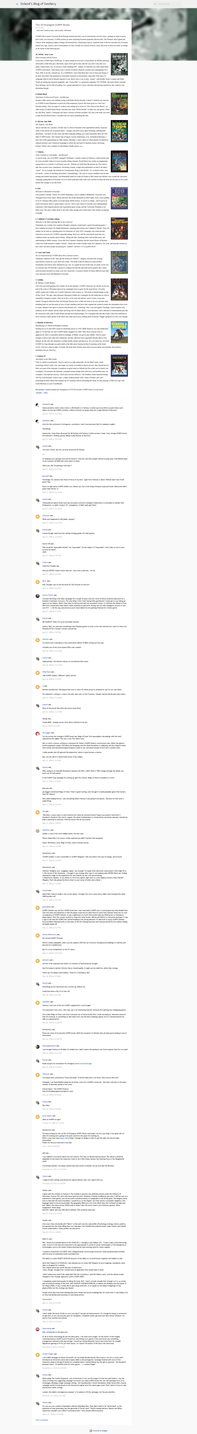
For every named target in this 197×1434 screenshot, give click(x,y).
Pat (43, 811)
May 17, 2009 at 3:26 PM (51, 860)
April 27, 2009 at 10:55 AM (52, 469)
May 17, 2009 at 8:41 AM (51, 781)
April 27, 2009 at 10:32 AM (52, 439)
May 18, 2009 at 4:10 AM (51, 976)
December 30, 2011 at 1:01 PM (53, 1184)
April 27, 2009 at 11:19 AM (52, 492)
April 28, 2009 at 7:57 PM (51, 679)
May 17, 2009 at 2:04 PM (51, 823)
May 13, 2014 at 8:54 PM (51, 1303)
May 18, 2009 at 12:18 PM (52, 1023)
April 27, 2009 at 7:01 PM (51, 632)
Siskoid (45, 446)
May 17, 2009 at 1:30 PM (51, 805)
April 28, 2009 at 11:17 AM (52, 665)
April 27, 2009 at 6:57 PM (51, 611)
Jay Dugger (46, 733)
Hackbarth (46, 404)
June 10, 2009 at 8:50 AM (51, 1095)
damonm (45, 960)
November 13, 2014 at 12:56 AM (54, 1368)
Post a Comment (42, 1420)
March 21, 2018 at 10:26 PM (52, 1414)
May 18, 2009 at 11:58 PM (52, 1039)
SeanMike (46, 1002)
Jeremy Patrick (47, 595)
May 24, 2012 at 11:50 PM (52, 1214)
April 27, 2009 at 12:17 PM (52, 523)
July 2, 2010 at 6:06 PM (50, 1146)
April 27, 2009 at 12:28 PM (52, 537)
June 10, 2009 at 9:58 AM (51, 1109)
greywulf (45, 476)
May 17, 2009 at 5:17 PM (51, 928)
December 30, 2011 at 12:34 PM (54, 1169)
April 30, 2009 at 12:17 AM (52, 712)
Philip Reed (46, 672)
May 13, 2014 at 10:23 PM (52, 1322)
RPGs (45, 393)
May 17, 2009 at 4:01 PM (51, 900)
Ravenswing (46, 1328)
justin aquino (47, 1116)
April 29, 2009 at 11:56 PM (52, 698)
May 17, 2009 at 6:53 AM (51, 761)
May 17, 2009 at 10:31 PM (52, 953)
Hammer (45, 639)
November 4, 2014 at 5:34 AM (53, 1347)
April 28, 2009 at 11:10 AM (52, 651)
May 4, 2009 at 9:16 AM (51, 726)
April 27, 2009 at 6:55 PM (51, 588)
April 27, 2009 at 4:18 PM (51, 574)
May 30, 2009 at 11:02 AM (52, 1067)
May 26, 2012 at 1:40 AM (51, 1232)
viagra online (64, 1138)
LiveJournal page (86, 1064)
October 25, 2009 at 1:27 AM (53, 1123)
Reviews (39, 393)
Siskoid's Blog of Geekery (38, 4)
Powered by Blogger (100, 1431)
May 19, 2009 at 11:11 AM (52, 1053)
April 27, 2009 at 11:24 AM (52, 509)
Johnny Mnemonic (49, 935)
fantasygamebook (49, 1046)
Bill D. (44, 581)
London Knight (47, 1354)
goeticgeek (46, 907)
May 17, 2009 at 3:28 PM (51, 884)
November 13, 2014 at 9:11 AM (53, 1396)
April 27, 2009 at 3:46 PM (51, 556)
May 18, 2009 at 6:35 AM (51, 995)
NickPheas (46, 830)
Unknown (45, 516)
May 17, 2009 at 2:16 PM (51, 846)
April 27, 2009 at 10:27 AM (52, 414)
